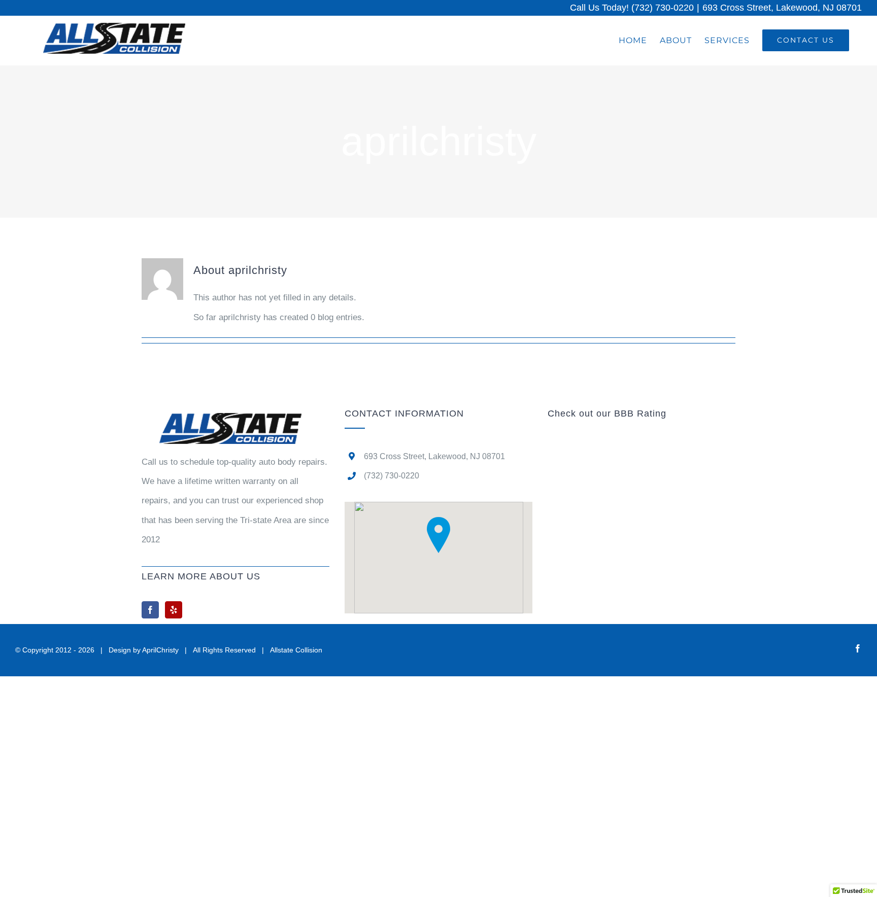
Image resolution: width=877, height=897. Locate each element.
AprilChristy (160, 650)
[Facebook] (150, 609)
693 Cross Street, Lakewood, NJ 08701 (782, 8)
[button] (438, 535)
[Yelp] (173, 609)
